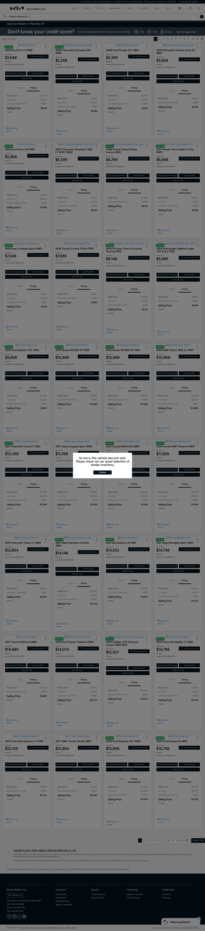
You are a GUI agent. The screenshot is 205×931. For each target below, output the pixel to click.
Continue (102, 472)
